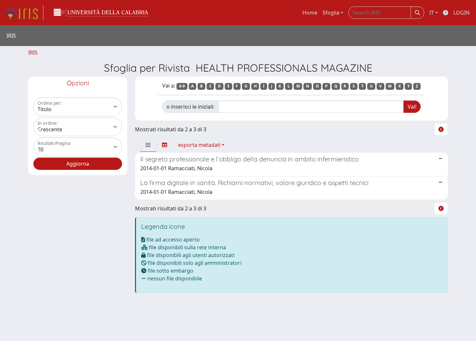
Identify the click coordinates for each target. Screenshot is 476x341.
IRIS (33, 52)
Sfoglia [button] (331, 12)
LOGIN (461, 12)
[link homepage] (23, 12)
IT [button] (431, 12)
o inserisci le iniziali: (190, 106)
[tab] (148, 145)
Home (309, 12)
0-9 (182, 86)
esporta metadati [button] (199, 144)
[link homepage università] (101, 12)
